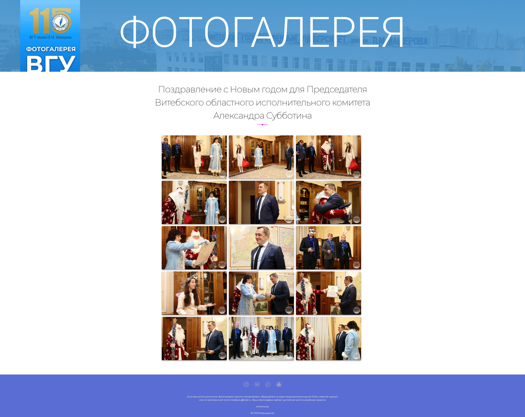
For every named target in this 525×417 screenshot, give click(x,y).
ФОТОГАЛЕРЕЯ (262, 32)
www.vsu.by (262, 406)
